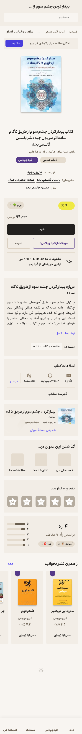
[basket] (17, 6)
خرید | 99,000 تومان (22, 728)
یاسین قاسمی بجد (48, 179)
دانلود (16, 43)
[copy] (11, 261)
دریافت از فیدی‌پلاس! (53, 243)
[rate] (69, 501)
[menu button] (6, 6)
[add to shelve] (64, 459)
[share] (30, 120)
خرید (41, 229)
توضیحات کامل (65, 333)
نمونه (19, 243)
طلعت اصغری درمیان (21, 179)
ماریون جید (34, 172)
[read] (17, 459)
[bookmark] (51, 120)
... (39, 32)
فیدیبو (73, 32)
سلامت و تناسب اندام (19, 31)
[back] (75, 6)
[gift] (41, 120)
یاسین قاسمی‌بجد (37, 187)
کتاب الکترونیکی (55, 32)
